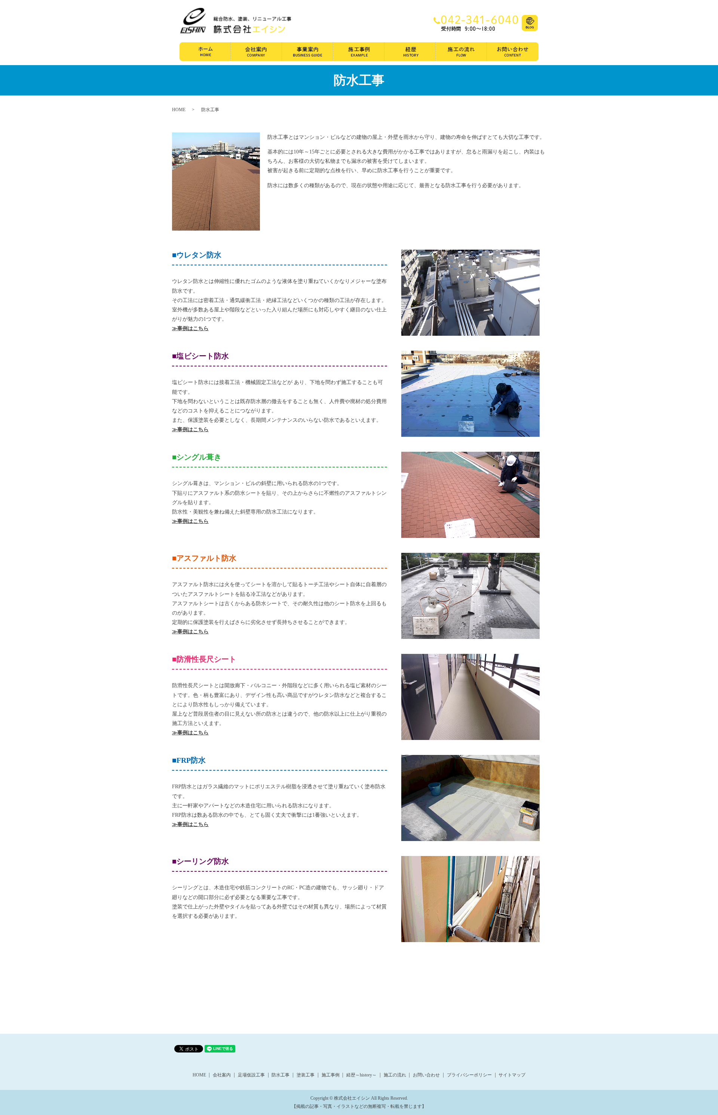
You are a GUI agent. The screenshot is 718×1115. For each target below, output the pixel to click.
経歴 (410, 51)
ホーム (205, 51)
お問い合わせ (512, 51)
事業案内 (307, 51)
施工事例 (358, 51)
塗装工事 (305, 1075)
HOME (178, 109)
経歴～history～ (361, 1075)
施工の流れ (461, 51)
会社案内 (256, 51)
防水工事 (280, 1075)
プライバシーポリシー (469, 1075)
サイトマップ (511, 1075)
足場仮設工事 (251, 1075)
